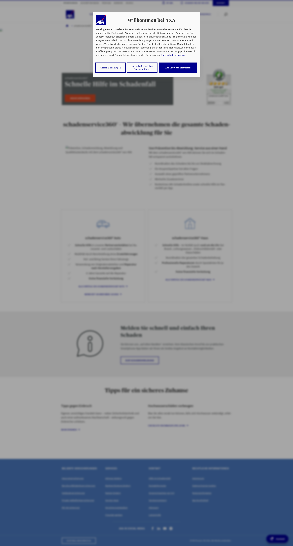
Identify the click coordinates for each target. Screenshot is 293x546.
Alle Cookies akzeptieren (178, 67)
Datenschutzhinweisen (172, 54)
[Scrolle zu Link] (101, 20)
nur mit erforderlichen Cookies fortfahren (142, 67)
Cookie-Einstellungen (110, 67)
